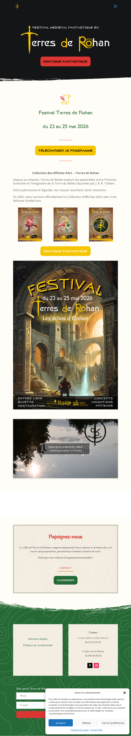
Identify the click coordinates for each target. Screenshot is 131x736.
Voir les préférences (113, 722)
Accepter (61, 722)
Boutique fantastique (65, 61)
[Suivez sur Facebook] (89, 665)
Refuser (86, 722)
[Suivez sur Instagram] (96, 665)
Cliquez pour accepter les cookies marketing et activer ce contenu (65, 448)
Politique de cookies (80, 730)
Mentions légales (37, 638)
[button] (124, 692)
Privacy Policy (97, 730)
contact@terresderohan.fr (93, 638)
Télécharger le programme (65, 150)
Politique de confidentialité (38, 645)
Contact (65, 568)
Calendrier (65, 580)
